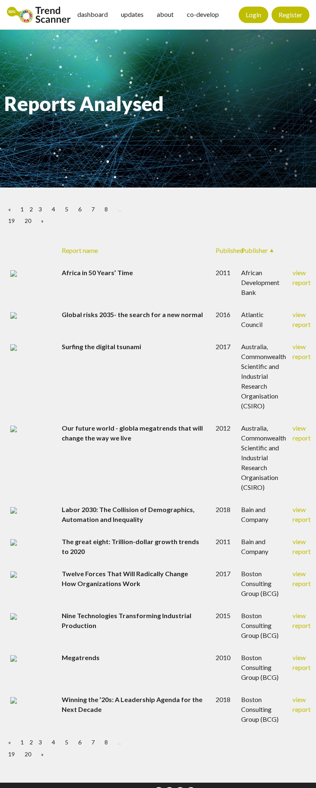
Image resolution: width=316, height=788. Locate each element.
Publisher (254, 250)
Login (253, 15)
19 (11, 220)
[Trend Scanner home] (39, 15)
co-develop (203, 14)
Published (230, 250)
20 (28, 220)
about (165, 14)
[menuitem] (39, 15)
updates (132, 14)
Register (290, 15)
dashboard (92, 14)
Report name (80, 250)
